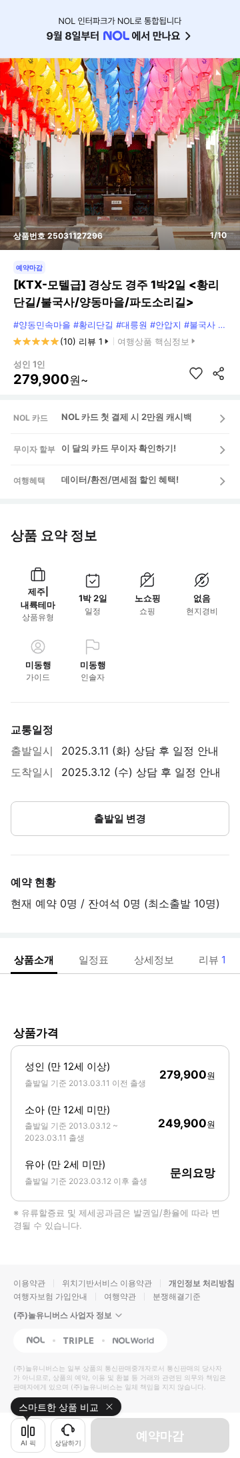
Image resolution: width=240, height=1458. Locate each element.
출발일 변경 (120, 818)
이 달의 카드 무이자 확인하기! (118, 448)
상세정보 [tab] (154, 959)
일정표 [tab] (94, 959)
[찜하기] (196, 373)
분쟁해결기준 (177, 1296)
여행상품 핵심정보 (153, 341)
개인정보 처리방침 (202, 1283)
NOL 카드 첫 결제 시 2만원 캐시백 (126, 416)
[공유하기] (219, 373)
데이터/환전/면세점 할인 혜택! (120, 479)
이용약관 (29, 1283)
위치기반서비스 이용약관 (107, 1283)
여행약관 (120, 1296)
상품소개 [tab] (34, 959)
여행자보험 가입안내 (50, 1296)
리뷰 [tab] (212, 959)
